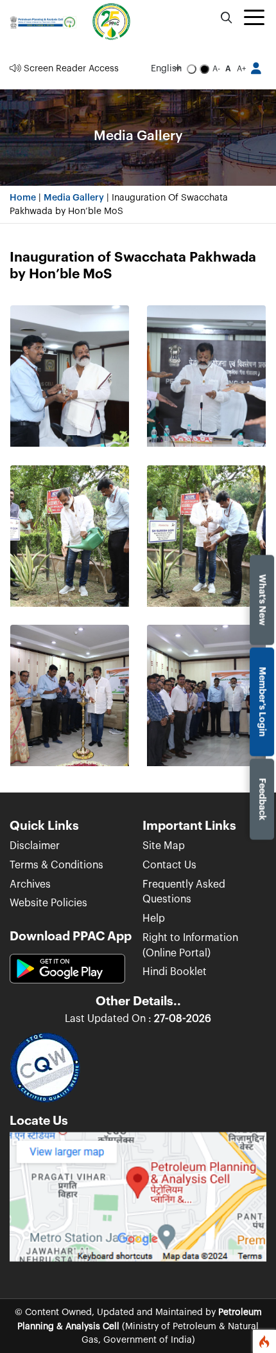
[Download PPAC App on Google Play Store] (67, 974)
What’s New (262, 599)
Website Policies (48, 903)
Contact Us (169, 865)
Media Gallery (74, 197)
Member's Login (262, 702)
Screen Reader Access (70, 68)
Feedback (262, 799)
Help (153, 918)
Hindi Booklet (174, 972)
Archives (30, 884)
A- (216, 69)
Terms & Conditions (56, 865)
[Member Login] (256, 68)
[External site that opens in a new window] (138, 1201)
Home (23, 197)
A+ (241, 69)
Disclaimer (35, 846)
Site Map (163, 846)
